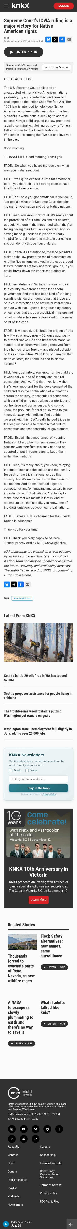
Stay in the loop (38, 788)
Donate (63, 6)
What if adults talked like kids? (53, 1007)
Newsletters (15, 1204)
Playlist (12, 1188)
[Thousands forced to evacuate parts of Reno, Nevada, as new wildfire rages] (22, 942)
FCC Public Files (49, 1201)
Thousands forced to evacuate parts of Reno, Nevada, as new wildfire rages (21, 968)
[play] (6, 1224)
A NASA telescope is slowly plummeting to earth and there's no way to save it (20, 1017)
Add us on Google (56, 67)
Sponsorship (48, 1155)
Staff (11, 1163)
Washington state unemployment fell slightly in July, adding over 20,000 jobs (38, 731)
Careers (45, 1146)
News (33, 770)
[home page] (20, 7)
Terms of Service (50, 1185)
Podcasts (14, 1196)
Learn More (39, 899)
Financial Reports (50, 1163)
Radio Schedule (17, 1179)
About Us (13, 1146)
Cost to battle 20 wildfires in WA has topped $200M (35, 678)
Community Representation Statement (49, 1174)
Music (17, 770)
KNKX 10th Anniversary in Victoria (38, 872)
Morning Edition (22, 598)
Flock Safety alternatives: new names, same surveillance (52, 946)
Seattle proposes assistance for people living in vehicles (38, 695)
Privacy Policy (49, 794)
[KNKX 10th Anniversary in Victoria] (38, 834)
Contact (13, 1155)
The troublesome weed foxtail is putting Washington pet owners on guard (32, 713)
